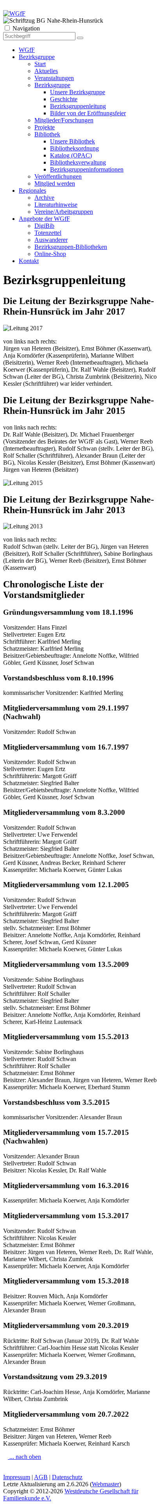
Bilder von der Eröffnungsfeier (88, 113)
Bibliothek (47, 134)
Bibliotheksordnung (74, 148)
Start (40, 64)
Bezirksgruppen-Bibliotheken (70, 246)
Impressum (16, 1477)
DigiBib (44, 225)
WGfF (27, 50)
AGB (41, 1477)
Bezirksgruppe (37, 57)
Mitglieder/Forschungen (63, 120)
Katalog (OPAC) (71, 155)
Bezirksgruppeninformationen (86, 169)
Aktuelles (46, 71)
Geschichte (63, 99)
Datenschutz (67, 1477)
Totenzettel (47, 232)
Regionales (32, 190)
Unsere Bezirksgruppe (77, 92)
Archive (44, 197)
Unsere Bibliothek (72, 141)
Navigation (26, 28)
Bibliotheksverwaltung (78, 162)
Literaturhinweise (55, 204)
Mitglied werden (54, 183)
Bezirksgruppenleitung (78, 106)
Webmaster (105, 1484)
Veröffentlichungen (58, 176)
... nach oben (24, 1456)
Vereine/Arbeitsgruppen (63, 211)
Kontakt (29, 261)
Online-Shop (50, 254)
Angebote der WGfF (44, 218)
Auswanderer (51, 239)
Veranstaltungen (54, 78)
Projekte (44, 127)
